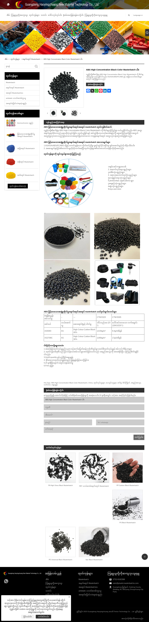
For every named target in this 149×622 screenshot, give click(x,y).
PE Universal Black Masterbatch (60, 560)
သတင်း (44, 15)
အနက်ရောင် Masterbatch (31, 59)
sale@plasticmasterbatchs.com (126, 583)
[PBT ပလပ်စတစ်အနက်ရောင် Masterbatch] (94, 467)
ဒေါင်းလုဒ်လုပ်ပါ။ (55, 15)
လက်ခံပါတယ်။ (43, 617)
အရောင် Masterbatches (14, 93)
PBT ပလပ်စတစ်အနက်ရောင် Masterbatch (94, 486)
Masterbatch (10, 82)
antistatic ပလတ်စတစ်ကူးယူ (16, 98)
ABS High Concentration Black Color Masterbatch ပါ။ (62, 59)
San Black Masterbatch (94, 560)
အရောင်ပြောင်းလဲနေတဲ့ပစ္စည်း (16, 103)
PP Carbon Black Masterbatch (128, 485)
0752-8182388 (119, 579)
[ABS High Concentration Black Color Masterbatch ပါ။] (53, 113)
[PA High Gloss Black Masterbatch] (60, 467)
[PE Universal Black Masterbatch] (60, 541)
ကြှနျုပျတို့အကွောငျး (19, 15)
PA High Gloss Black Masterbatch (60, 485)
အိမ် (8, 15)
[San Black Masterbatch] (94, 541)
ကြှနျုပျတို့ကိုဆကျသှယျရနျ (96, 15)
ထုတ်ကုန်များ (34, 15)
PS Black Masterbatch (127, 522)
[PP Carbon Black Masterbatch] (127, 467)
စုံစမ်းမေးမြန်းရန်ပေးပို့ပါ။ (73, 15)
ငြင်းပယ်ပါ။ (28, 617)
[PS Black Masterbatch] (127, 504)
